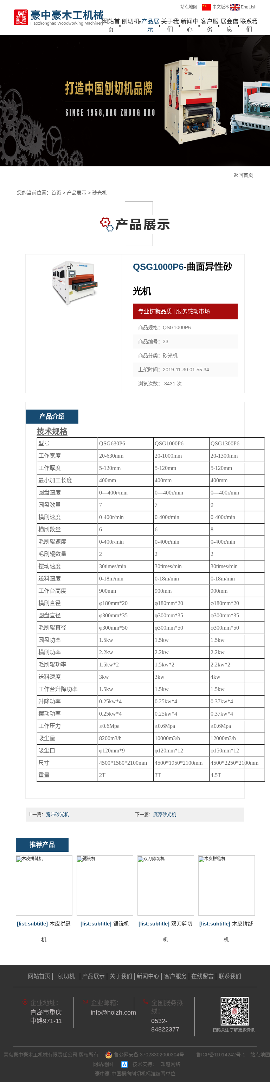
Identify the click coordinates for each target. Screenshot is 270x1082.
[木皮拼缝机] (44, 885)
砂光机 (99, 192)
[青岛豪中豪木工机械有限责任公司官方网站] (59, 17)
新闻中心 (190, 25)
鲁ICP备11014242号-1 (220, 1054)
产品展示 (150, 25)
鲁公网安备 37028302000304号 (149, 1054)
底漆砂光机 (164, 814)
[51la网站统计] (124, 1064)
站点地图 (188, 7)
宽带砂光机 (57, 814)
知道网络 (170, 1064)
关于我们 (170, 25)
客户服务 (210, 25)
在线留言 (202, 976)
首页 (56, 192)
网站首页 (111, 25)
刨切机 (131, 21)
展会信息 (229, 25)
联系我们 (249, 25)
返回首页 (243, 175)
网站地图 (103, 1064)
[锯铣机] (105, 885)
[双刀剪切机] (165, 885)
